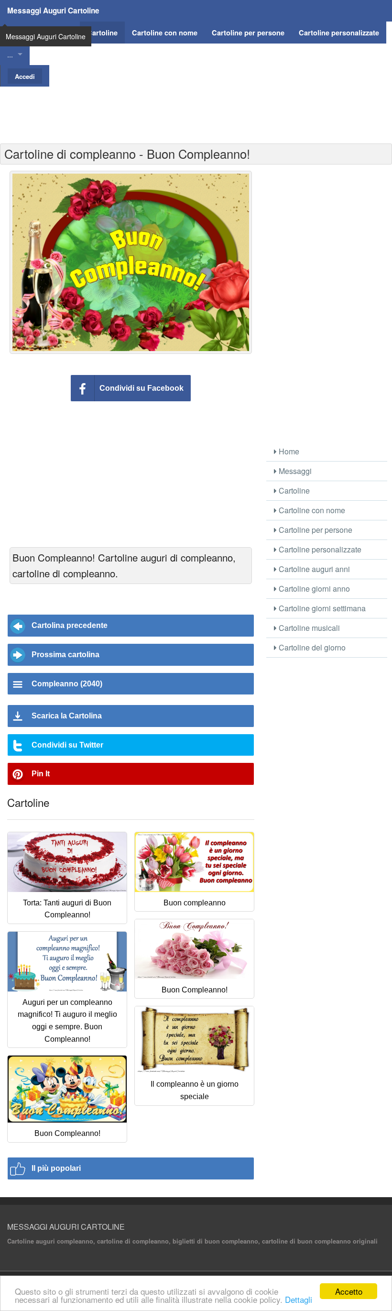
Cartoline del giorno (311, 647)
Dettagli (298, 1299)
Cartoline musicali (308, 627)
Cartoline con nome (311, 510)
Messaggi (294, 470)
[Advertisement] (196, 108)
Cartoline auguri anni (313, 568)
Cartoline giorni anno (313, 588)
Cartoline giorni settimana (321, 608)
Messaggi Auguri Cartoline (53, 10)
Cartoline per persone (314, 529)
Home (288, 451)
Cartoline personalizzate (319, 549)
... (10, 54)
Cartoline (293, 490)
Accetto (348, 1291)
